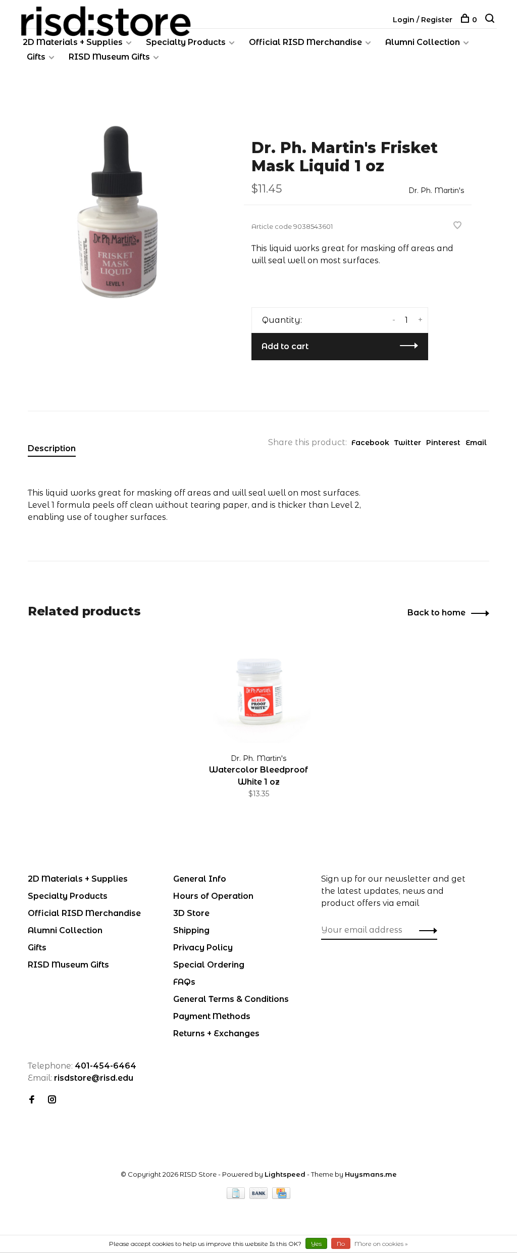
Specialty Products (186, 42)
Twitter (407, 442)
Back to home (436, 612)
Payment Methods (211, 1016)
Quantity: (282, 320)
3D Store (191, 913)
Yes (316, 1243)
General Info (199, 879)
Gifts (36, 57)
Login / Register (422, 19)
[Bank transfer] (259, 1196)
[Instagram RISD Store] (52, 1100)
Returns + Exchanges (216, 1033)
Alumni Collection (422, 42)
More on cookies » (381, 1243)
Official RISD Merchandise (305, 42)
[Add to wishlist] (457, 226)
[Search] (491, 19)
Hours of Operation (213, 896)
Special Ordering (208, 965)
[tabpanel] (120, 213)
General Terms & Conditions (231, 999)
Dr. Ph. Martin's (436, 190)
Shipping (191, 930)
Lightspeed (285, 1174)
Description (52, 448)
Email (476, 442)
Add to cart (285, 346)
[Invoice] (237, 1196)
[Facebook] (32, 1100)
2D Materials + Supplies (73, 42)
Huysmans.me (371, 1174)
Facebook (370, 442)
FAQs (184, 982)
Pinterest (443, 442)
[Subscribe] (425, 930)
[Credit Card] (281, 1196)
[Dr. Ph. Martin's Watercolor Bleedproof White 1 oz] (258, 691)
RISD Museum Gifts (109, 57)
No (341, 1243)
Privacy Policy (203, 947)
